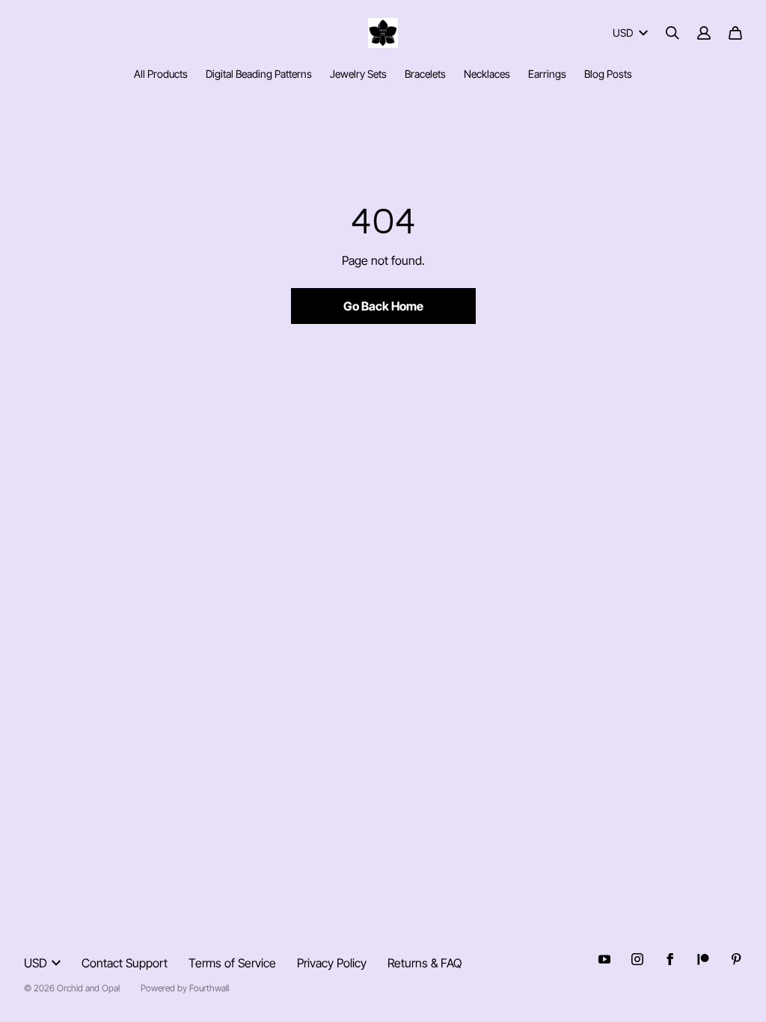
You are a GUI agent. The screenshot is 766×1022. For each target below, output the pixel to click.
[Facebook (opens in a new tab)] (670, 959)
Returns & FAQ (424, 962)
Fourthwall (209, 988)
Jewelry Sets (358, 73)
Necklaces (487, 73)
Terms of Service (232, 962)
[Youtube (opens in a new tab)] (604, 959)
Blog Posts (608, 73)
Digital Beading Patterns (259, 73)
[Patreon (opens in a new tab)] (703, 959)
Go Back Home (383, 306)
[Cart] (735, 33)
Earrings (547, 73)
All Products (161, 73)
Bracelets (425, 73)
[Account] (704, 33)
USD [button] (623, 32)
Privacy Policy (332, 962)
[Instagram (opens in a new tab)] (637, 959)
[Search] (672, 33)
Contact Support (125, 962)
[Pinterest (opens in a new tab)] (736, 959)
